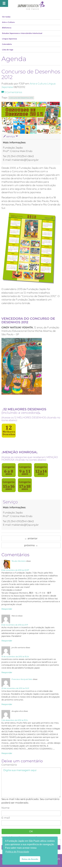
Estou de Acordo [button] (30, 859)
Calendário (7, 44)
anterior (31, 538)
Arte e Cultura (8, 22)
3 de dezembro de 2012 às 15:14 (14, 720)
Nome (5, 807)
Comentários (13, 92)
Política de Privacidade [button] (17, 851)
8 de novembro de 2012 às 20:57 (15, 570)
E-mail (5, 817)
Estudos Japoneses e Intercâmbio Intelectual (22, 33)
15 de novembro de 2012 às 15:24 (15, 656)
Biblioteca (6, 28)
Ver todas (6, 17)
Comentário (9, 764)
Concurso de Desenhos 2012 (21, 98)
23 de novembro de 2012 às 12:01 (15, 688)
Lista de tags (7, 50)
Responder (6, 609)
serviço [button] (11, 136)
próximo (31, 545)
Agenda (13, 59)
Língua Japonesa (9, 39)
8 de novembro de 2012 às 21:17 (14, 625)
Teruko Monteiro (19, 561)
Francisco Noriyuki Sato (22, 679)
